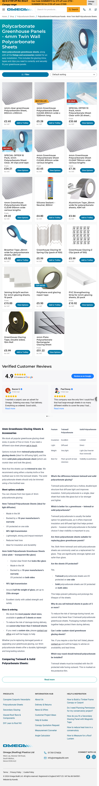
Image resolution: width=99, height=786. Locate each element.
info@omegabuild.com (58, 758)
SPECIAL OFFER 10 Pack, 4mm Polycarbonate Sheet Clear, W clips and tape (16, 159)
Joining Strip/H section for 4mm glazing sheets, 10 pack (17, 294)
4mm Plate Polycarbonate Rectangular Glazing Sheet (44, 341)
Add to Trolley (22, 123)
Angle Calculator (42, 735)
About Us (39, 699)
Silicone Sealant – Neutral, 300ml (46, 203)
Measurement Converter (46, 730)
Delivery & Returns (43, 704)
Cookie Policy (28, 772)
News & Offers (41, 710)
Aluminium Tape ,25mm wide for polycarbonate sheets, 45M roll (81, 205)
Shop (12, 16)
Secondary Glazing (11, 710)
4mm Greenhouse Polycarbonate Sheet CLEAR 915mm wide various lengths (15, 206)
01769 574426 (54, 752)
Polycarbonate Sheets (26, 16)
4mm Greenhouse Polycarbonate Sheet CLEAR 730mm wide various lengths (80, 159)
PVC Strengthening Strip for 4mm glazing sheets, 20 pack (80, 294)
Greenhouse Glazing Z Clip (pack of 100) (80, 251)
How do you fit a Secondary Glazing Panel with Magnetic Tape (80, 719)
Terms (5, 772)
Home (4, 16)
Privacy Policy (15, 772)
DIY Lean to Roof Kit (12, 723)
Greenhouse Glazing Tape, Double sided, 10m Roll (15, 339)
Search (75, 9)
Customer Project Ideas (45, 715)
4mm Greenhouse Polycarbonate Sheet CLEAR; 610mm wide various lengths (48, 159)
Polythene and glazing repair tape (49, 293)
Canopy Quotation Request (47, 725)
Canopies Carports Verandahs (16, 699)
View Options (87, 123)
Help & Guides (41, 720)
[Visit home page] (49, 745)
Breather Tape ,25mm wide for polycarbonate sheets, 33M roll (16, 252)
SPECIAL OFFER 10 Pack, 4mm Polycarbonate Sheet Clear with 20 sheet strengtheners (80, 112)
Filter (27, 74)
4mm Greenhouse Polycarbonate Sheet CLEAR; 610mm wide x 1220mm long (48, 112)
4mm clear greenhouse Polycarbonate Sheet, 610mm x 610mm (16, 110)
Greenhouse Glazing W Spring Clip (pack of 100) (49, 251)
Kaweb (15, 780)
